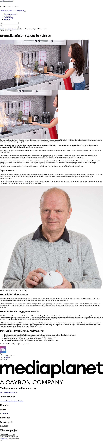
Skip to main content (6, 1)
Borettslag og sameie (12, 11)
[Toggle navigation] (25, 11)
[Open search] (1, 25)
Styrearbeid (7, 16)
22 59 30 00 (4, 413)
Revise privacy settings (13, 438)
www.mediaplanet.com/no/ (8, 392)
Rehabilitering (8, 18)
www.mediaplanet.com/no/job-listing (11, 401)
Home (2, 29)
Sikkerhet (7, 19)
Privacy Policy (3, 438)
